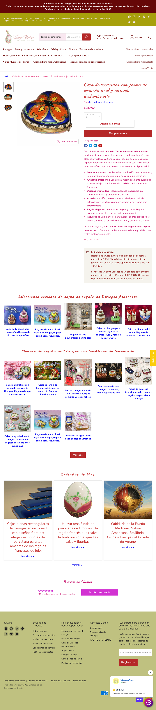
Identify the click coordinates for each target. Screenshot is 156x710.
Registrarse (128, 662)
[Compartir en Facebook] (86, 145)
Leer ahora (26, 556)
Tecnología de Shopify (13, 688)
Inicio (6, 76)
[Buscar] (86, 36)
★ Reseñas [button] (153, 358)
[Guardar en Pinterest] (100, 145)
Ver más (76, 564)
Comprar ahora (118, 133)
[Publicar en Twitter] (90, 145)
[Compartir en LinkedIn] (95, 145)
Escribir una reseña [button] (99, 592)
